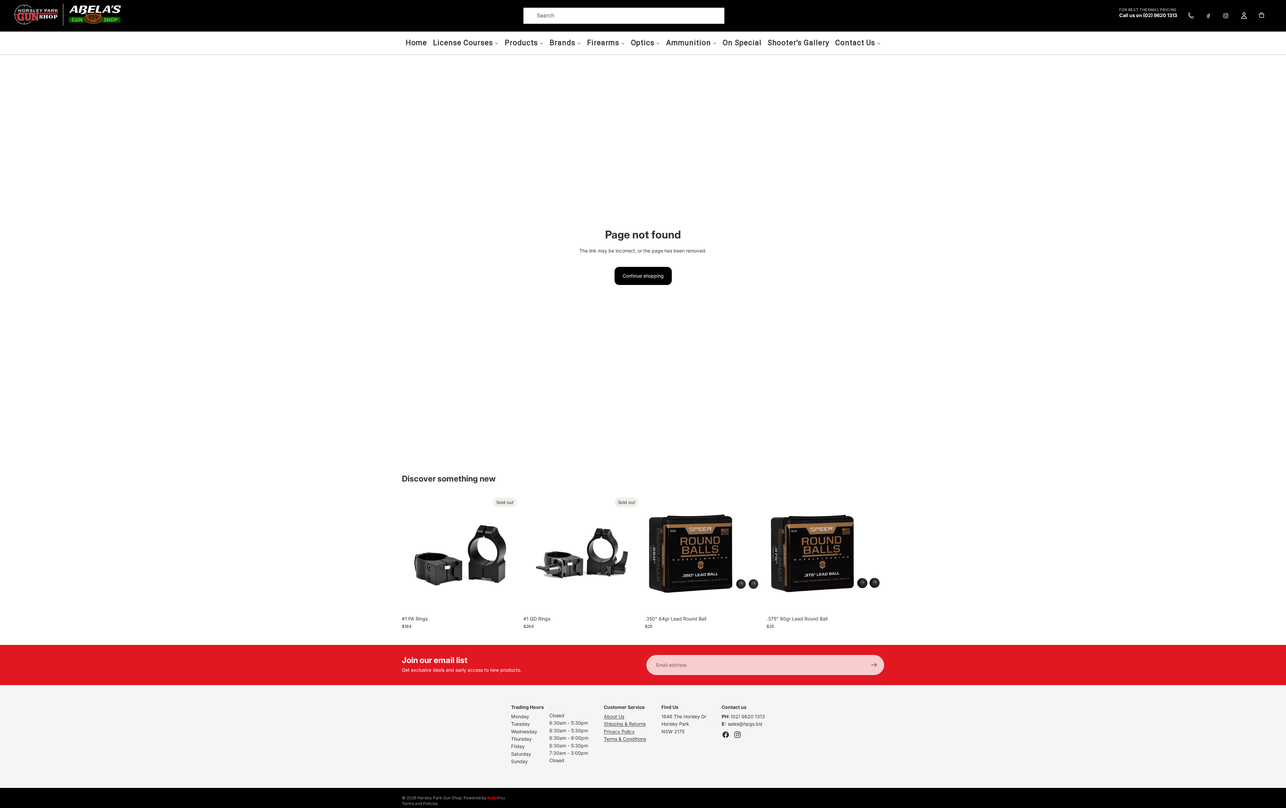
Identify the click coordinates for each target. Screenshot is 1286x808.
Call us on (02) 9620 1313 (1148, 15)
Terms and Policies (420, 803)
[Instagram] (1225, 15)
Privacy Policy (619, 731)
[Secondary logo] (94, 14)
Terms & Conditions (625, 739)
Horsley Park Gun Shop (439, 797)
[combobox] (615, 16)
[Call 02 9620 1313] (1191, 15)
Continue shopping (643, 276)
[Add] (752, 602)
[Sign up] (874, 665)
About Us (614, 716)
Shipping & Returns (625, 724)
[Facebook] (1208, 15)
